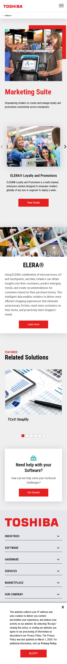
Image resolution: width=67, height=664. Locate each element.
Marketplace (14, 582)
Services (11, 571)
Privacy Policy (48, 643)
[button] (65, 147)
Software (8, 15)
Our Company (14, 594)
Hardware (12, 559)
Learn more (33, 324)
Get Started (34, 492)
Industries (12, 536)
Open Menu (61, 6)
